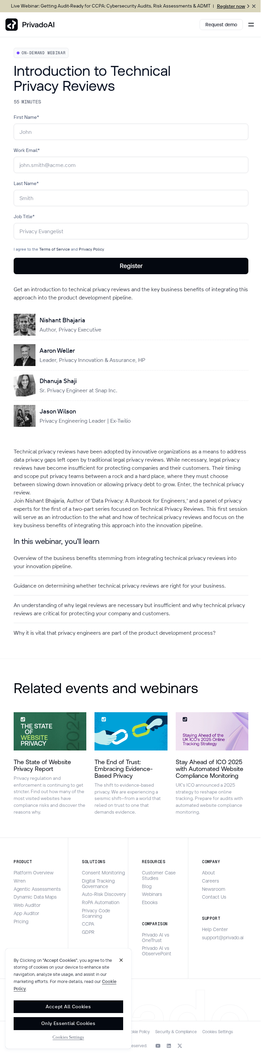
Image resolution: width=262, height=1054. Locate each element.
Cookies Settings (217, 1032)
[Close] (121, 960)
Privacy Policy (91, 249)
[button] (250, 24)
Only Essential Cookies (68, 1023)
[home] (29, 24)
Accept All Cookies (68, 1006)
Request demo (221, 24)
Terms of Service (54, 249)
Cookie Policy (138, 1032)
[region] (68, 998)
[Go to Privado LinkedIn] (169, 1046)
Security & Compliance (176, 1032)
